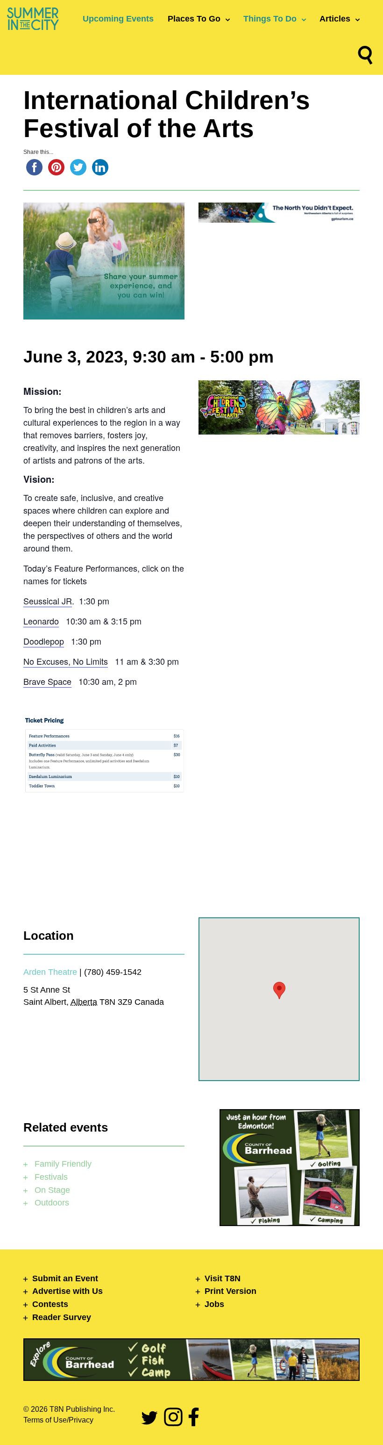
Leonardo (41, 621)
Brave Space (47, 681)
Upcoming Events (118, 18)
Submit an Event (65, 1278)
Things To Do (270, 18)
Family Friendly (62, 1164)
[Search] (365, 57)
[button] (279, 990)
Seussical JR (47, 601)
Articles (334, 18)
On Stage (51, 1190)
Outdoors (50, 1202)
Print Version (230, 1291)
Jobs (214, 1304)
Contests (50, 1304)
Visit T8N (223, 1278)
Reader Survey (61, 1317)
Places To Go (194, 18)
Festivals (50, 1177)
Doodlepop (43, 641)
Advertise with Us (67, 1291)
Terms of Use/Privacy (58, 1420)
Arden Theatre (50, 972)
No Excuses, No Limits (65, 661)
